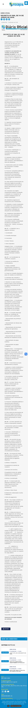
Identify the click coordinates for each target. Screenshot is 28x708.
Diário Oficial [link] (13, 649)
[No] (26, 703)
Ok (8, 706)
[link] (26, 3)
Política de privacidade (16, 706)
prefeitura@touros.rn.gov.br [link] (9, 682)
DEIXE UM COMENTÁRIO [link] (9, 639)
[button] (3, 4)
